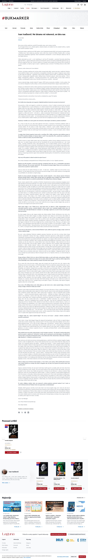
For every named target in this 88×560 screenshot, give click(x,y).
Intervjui (20, 39)
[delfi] (59, 540)
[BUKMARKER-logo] (15, 18)
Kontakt (84, 1)
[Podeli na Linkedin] (28, 412)
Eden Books (4, 1)
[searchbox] (44, 4)
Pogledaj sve (80, 497)
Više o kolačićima (27, 557)
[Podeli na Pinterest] (25, 412)
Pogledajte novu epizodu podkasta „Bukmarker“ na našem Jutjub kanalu (44, 1)
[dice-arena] (70, 540)
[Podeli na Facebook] (19, 412)
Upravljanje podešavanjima (63, 556)
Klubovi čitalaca (78, 1)
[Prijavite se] (78, 5)
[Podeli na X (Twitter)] (22, 412)
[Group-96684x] (82, 540)
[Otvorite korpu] (85, 5)
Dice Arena (11, 1)
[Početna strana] (8, 4)
